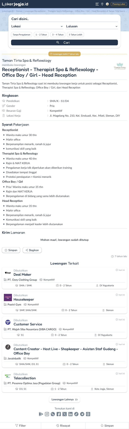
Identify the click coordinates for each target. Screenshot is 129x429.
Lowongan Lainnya (63, 399)
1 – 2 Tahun (41, 35)
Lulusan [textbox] (72, 26)
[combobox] (37, 26)
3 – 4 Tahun (57, 35)
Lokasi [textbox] (15, 26)
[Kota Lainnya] (102, 4)
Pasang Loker (119, 4)
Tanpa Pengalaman (21, 35)
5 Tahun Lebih (75, 35)
